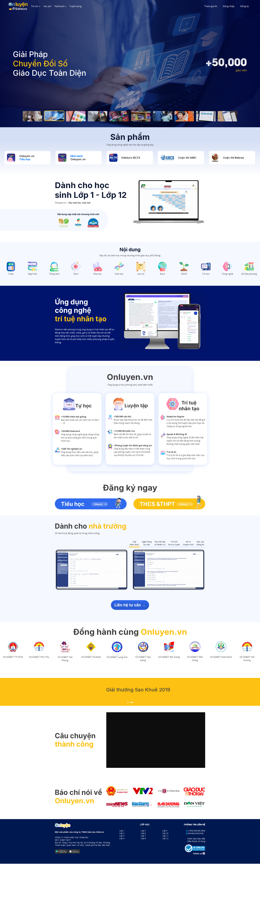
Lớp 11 (165, 836)
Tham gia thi (210, 6)
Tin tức (34, 6)
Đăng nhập (228, 6)
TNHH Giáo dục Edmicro (92, 832)
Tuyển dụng (75, 6)
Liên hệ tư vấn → (130, 605)
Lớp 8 (143, 838)
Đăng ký (244, 6)
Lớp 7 (143, 836)
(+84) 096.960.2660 (196, 830)
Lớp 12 (165, 838)
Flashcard (59, 6)
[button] (128, 702)
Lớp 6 (143, 833)
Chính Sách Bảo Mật (196, 838)
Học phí (47, 6)
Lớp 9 (164, 830)
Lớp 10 (165, 833)
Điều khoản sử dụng (196, 841)
